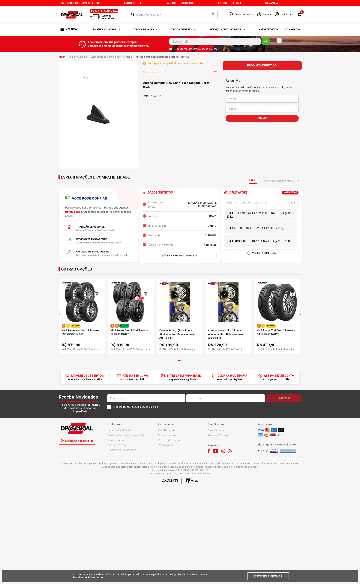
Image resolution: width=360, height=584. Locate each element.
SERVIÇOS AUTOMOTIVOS (225, 29)
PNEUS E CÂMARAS (104, 29)
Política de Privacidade (88, 577)
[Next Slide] (300, 314)
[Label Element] (173, 14)
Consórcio (292, 29)
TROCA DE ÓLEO (144, 29)
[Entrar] (284, 14)
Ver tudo (71, 29)
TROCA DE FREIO (181, 29)
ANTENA (128, 57)
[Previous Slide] (60, 314)
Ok (266, 41)
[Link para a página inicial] (61, 57)
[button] (179, 360)
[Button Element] (213, 15)
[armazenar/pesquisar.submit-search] (133, 14)
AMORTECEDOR (268, 29)
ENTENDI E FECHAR (268, 576)
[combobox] (173, 14)
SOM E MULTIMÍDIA (78, 57)
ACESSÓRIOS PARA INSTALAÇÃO (106, 57)
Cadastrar (283, 398)
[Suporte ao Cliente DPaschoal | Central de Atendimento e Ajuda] (259, 14)
